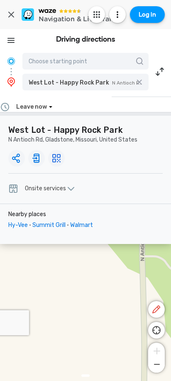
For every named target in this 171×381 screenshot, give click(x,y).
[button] (85, 82)
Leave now (31, 106)
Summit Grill (49, 225)
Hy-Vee (18, 225)
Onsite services (45, 188)
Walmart (81, 225)
